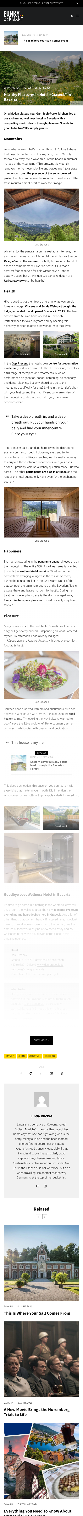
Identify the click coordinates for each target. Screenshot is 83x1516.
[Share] (21, 1073)
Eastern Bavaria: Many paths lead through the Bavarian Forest (48, 765)
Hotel (22, 1056)
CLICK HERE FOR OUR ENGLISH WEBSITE (41, 3)
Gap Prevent (20, 363)
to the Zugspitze (34, 1003)
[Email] (51, 1073)
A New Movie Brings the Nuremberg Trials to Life (37, 1412)
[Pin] (31, 1073)
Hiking (34, 757)
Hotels (27, 87)
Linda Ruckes (12, 87)
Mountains (35, 1056)
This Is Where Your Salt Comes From (45, 40)
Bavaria (26, 35)
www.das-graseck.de (50, 964)
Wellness (50, 1056)
